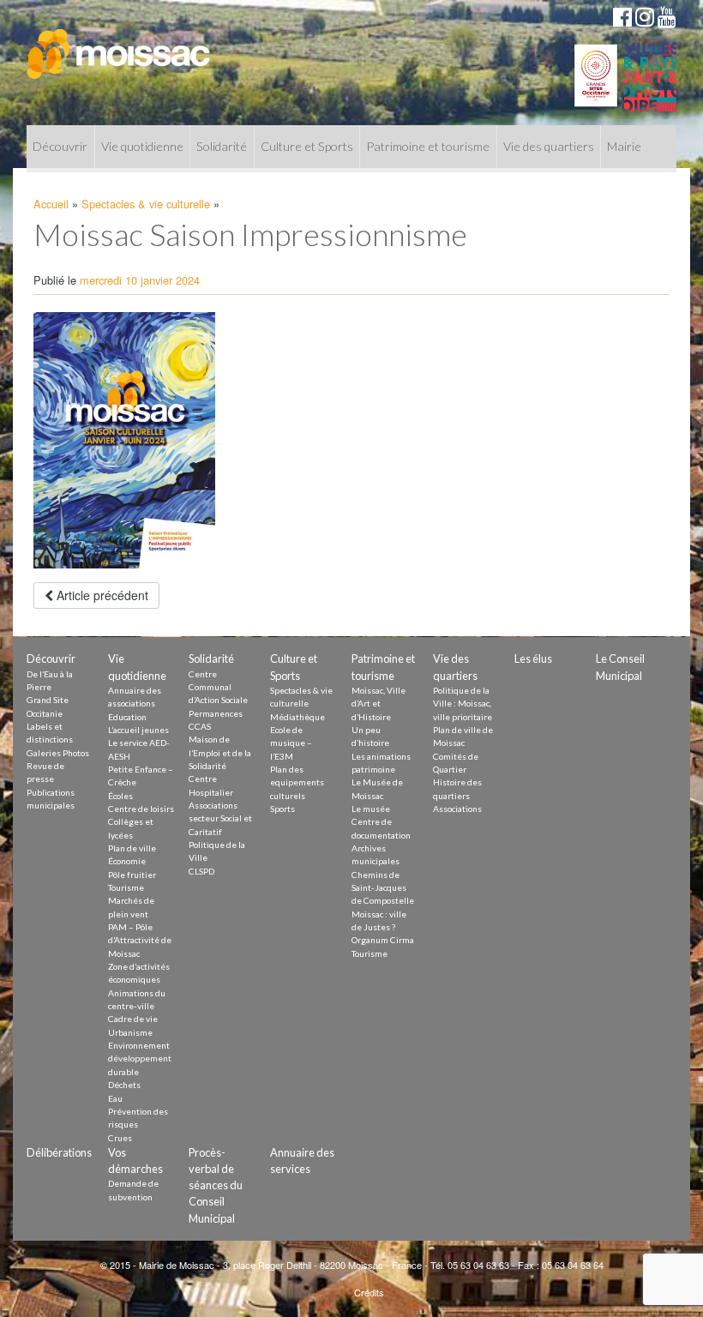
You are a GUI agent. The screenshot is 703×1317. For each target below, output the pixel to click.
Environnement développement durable (139, 1058)
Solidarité (221, 146)
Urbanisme (130, 1032)
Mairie (624, 146)
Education (127, 717)
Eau (115, 1098)
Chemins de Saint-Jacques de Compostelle (383, 887)
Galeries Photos (58, 753)
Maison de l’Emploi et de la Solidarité (220, 752)
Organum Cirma (383, 940)
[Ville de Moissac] (120, 45)
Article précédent (100, 595)
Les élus (533, 658)
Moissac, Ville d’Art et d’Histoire (379, 703)
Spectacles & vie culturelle (145, 203)
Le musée (371, 808)
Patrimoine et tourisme (428, 146)
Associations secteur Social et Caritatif (220, 818)
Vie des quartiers (548, 146)
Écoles (120, 796)
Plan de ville (132, 848)
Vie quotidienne (142, 146)
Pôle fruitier (132, 874)
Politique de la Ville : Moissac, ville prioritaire (462, 703)
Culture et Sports (307, 146)
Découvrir (60, 146)
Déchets (124, 1084)
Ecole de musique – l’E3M (291, 743)
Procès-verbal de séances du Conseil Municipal (216, 1185)
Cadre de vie (133, 1018)
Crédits (369, 1292)
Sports (282, 808)
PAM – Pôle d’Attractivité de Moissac (139, 940)
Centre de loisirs (141, 808)
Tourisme (126, 887)
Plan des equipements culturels (297, 782)
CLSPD (201, 871)
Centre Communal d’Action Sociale (218, 687)
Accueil (51, 203)
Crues (120, 1138)
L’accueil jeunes (138, 730)
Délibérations (59, 1152)
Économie (127, 861)
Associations (457, 808)
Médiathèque (297, 717)
